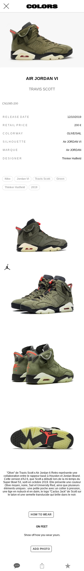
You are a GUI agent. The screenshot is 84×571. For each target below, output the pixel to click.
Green (60, 178)
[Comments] (16, 565)
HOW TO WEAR (41, 514)
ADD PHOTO (41, 548)
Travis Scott (42, 178)
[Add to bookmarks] (67, 565)
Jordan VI (23, 178)
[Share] (42, 565)
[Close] (6, 6)
